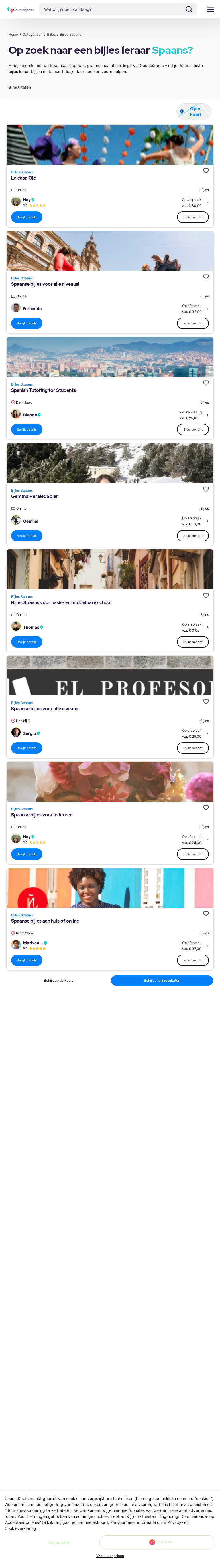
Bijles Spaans (22, 172)
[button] (20, 10)
